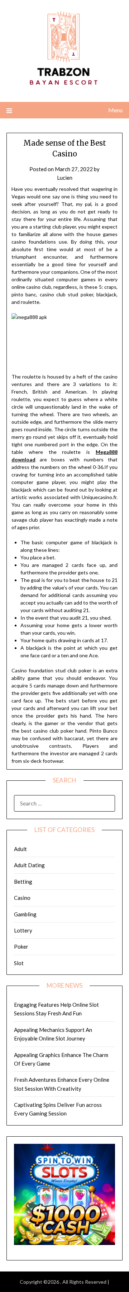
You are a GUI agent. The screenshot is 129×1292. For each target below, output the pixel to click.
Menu (115, 110)
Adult (20, 849)
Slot (19, 963)
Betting (23, 881)
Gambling (25, 914)
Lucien (64, 177)
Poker (21, 946)
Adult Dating (29, 865)
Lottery (23, 930)
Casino (22, 897)
